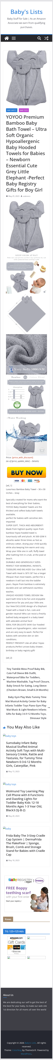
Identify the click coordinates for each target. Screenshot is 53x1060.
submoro (26, 196)
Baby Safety (11, 110)
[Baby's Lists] (6, 38)
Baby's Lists (26, 12)
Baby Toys (24, 110)
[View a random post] (46, 38)
